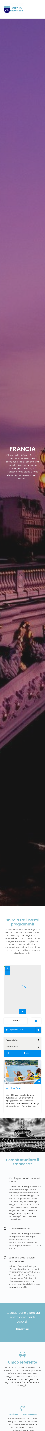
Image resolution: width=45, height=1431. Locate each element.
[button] (2, 1134)
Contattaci (22, 1328)
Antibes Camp (14, 1088)
